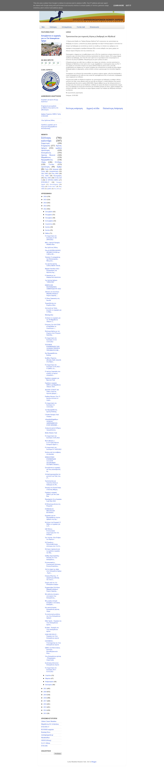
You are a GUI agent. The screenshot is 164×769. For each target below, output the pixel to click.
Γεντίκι (51, 164)
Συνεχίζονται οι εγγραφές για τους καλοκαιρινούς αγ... (52, 469)
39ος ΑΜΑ (56, 188)
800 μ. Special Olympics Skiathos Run (52, 243)
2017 (45, 701)
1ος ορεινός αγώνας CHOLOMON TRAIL (52, 265)
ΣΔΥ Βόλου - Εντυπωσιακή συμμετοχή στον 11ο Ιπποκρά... (52, 531)
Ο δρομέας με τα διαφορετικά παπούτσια (53, 276)
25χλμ (43, 171)
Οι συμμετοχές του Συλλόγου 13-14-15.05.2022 (51, 340)
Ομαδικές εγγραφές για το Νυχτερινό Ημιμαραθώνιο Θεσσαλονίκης (49, 126)
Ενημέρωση (45, 146)
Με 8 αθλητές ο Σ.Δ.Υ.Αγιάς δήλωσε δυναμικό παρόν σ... (52, 442)
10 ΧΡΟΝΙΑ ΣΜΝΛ (52, 180)
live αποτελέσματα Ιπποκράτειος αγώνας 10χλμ (52, 609)
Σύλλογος (53, 27)
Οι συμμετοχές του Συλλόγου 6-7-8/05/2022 (53, 448)
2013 (45, 713)
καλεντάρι (46, 140)
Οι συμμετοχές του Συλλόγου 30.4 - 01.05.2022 (51, 669)
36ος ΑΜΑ (47, 178)
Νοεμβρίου (48, 215)
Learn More (118, 5)
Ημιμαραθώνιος (47, 160)
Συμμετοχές (45, 143)
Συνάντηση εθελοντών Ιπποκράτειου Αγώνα (52, 664)
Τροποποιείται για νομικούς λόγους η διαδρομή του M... (51, 483)
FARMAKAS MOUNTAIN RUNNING (50, 511)
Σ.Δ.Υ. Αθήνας (45, 743)
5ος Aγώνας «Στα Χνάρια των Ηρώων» (52, 538)
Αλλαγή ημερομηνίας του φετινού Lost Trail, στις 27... (52, 476)
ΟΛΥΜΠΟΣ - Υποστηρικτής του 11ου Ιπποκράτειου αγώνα (53, 643)
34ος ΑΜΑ (44, 173)
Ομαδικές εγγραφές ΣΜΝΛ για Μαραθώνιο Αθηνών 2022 (53, 385)
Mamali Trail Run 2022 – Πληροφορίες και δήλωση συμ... (52, 270)
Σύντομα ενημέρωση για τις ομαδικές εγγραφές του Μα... (52, 551)
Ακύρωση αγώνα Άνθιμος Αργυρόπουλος (53, 429)
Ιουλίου (47, 227)
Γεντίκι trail (81, 27)
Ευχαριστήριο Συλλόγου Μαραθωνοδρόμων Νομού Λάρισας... (52, 589)
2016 (45, 704)
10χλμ (43, 162)
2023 (45, 206)
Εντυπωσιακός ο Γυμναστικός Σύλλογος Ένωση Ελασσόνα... (52, 564)
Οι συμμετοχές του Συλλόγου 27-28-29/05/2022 (51, 237)
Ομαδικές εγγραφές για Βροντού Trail (52, 379)
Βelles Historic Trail (51, 433)
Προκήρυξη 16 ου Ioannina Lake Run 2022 (53, 500)
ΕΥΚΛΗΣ (44, 746)
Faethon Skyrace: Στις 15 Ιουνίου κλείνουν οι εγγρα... (52, 398)
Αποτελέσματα (54, 184)
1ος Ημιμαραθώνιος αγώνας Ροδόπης (51, 410)
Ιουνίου (47, 230)
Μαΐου (47, 233)
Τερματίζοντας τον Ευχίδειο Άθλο (50, 304)
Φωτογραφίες (57, 176)
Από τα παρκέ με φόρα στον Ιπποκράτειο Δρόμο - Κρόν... (53, 571)
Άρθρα (59, 167)
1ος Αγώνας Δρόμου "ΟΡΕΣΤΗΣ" (51, 281)
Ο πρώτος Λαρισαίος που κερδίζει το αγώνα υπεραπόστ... (52, 373)
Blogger (93, 762)
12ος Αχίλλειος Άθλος (48, 120)
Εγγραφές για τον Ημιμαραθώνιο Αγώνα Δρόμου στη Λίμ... (52, 517)
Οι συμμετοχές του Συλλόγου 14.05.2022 (52, 437)
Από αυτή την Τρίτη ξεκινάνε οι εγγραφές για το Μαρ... (53, 310)
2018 (45, 698)
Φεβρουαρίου (49, 681)
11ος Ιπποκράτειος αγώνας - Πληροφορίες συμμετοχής (53, 658)
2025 (45, 199)
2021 (45, 688)
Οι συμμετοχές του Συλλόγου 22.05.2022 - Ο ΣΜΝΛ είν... (53, 366)
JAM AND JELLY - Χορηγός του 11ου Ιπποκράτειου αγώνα (52, 636)
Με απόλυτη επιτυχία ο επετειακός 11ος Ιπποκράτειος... (52, 596)
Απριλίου (48, 675)
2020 (45, 692)
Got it (128, 5)
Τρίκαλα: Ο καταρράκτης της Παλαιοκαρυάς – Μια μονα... (52, 259)
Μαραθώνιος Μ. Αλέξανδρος (50, 724)
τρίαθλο (49, 188)
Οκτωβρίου (49, 218)
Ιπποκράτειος (67, 27)
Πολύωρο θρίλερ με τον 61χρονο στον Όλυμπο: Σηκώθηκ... (53, 333)
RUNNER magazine (47, 729)
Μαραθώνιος (46, 157)
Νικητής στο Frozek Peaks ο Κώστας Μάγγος (53, 488)
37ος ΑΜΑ (45, 176)
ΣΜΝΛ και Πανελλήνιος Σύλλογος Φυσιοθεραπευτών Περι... (52, 650)
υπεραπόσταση (53, 171)
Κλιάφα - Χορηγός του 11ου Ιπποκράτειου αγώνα (52, 629)
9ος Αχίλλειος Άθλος (51, 247)
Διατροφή (55, 169)
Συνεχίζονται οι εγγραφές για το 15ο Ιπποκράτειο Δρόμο (51, 38)
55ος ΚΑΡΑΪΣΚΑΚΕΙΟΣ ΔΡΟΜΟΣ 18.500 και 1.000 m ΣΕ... (53, 252)
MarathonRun (45, 737)
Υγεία (46, 169)
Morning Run (49, 315)
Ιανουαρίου (48, 685)
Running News (45, 732)
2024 (45, 203)
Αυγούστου (49, 224)
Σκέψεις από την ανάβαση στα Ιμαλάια (53, 453)
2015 (45, 707)
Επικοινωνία (94, 27)
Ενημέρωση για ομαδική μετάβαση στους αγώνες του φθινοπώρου (49, 108)
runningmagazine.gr (47, 735)
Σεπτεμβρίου (49, 221)
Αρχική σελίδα (92, 108)
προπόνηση (45, 167)
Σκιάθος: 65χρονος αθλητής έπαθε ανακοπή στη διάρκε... (53, 360)
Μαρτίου (48, 678)
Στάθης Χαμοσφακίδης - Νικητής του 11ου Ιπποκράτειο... (52, 557)
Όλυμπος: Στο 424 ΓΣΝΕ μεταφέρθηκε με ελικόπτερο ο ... (52, 326)
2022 (45, 209)
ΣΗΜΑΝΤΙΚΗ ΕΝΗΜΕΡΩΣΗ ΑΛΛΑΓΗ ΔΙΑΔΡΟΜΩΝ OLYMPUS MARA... (52, 460)
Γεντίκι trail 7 (52, 186)
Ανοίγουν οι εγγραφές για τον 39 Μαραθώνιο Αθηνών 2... (52, 320)
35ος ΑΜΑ (55, 173)
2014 (45, 710)
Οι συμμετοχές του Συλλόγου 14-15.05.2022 (51, 405)
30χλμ (43, 186)
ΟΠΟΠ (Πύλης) (46, 740)
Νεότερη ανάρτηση (74, 108)
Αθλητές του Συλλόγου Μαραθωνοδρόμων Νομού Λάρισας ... (52, 293)
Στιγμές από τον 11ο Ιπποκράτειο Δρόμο (51, 583)
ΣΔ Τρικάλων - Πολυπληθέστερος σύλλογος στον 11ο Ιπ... (53, 544)
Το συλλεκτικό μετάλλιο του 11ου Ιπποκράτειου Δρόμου (52, 616)
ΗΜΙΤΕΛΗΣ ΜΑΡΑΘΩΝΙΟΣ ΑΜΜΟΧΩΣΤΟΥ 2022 (53, 287)
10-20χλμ (58, 162)
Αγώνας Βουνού (48, 155)
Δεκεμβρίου (49, 212)
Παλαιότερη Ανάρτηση (113, 108)
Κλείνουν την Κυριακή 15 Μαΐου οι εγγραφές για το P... (53, 524)
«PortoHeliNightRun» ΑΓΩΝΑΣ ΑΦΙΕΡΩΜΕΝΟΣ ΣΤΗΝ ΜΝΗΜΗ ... (51, 422)
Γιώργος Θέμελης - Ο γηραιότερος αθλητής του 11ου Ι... (52, 577)
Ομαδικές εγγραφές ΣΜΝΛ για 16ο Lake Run (52, 494)
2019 (45, 695)
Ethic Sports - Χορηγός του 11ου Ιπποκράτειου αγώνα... (53, 623)
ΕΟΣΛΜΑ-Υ (45, 182)
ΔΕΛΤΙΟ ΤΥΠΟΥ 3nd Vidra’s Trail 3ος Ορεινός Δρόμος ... (52, 391)
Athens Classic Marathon (48, 721)
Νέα (43, 27)
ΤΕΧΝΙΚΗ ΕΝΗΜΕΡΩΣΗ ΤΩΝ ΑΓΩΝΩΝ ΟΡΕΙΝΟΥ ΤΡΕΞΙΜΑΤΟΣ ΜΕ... (52, 347)
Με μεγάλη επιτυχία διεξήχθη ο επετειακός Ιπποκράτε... (52, 602)
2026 (45, 196)
